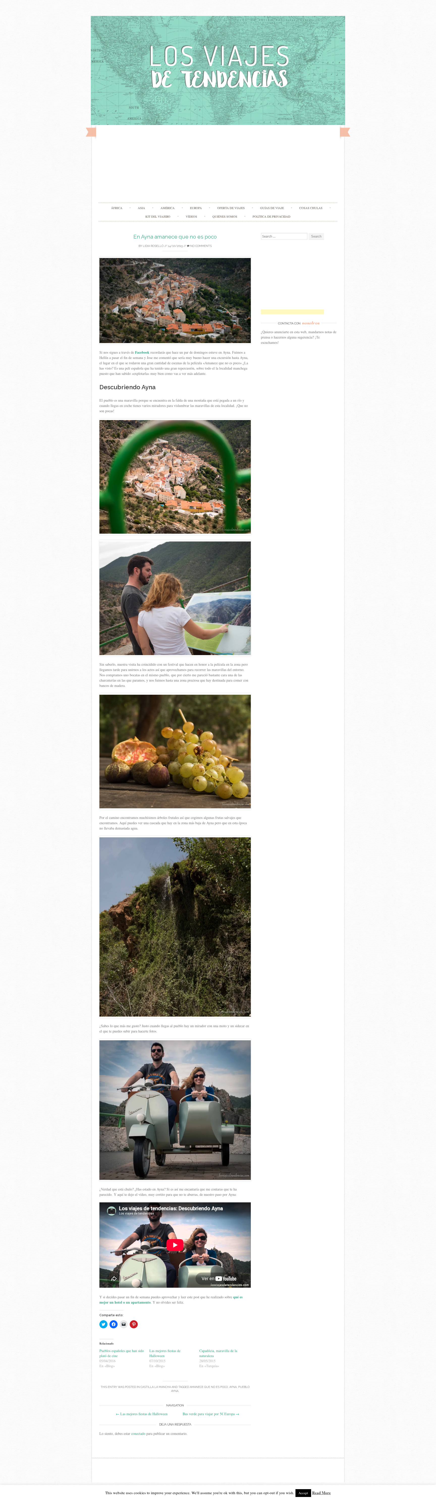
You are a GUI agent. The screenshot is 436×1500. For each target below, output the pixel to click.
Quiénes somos (224, 216)
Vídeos (191, 216)
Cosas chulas (310, 208)
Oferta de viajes (231, 208)
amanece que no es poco (209, 1387)
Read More (321, 1492)
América (167, 208)
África (116, 208)
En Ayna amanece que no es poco (175, 237)
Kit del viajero (157, 216)
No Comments (200, 246)
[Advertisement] (218, 164)
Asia (141, 208)
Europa (196, 208)
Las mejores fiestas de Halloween (142, 1413)
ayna (233, 1387)
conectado (138, 1433)
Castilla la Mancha (156, 1387)
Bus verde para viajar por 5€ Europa (211, 1413)
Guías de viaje (272, 208)
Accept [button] (303, 1493)
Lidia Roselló (153, 246)
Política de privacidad (271, 216)
